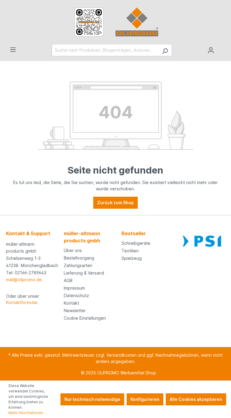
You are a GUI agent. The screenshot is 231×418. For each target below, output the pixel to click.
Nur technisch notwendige (92, 399)
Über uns (73, 250)
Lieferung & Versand (84, 272)
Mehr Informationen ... (27, 412)
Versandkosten (121, 355)
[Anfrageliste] (221, 48)
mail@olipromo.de (24, 279)
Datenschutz (76, 295)
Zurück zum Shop (115, 202)
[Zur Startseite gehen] (115, 22)
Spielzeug (132, 258)
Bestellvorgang (79, 257)
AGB (68, 280)
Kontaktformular (21, 302)
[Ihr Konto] (211, 50)
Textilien (130, 250)
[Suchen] (165, 50)
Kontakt (71, 303)
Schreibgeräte (136, 243)
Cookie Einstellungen (85, 318)
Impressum (74, 287)
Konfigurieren (145, 399)
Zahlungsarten (78, 265)
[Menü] (13, 49)
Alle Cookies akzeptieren (196, 399)
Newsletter (75, 310)
